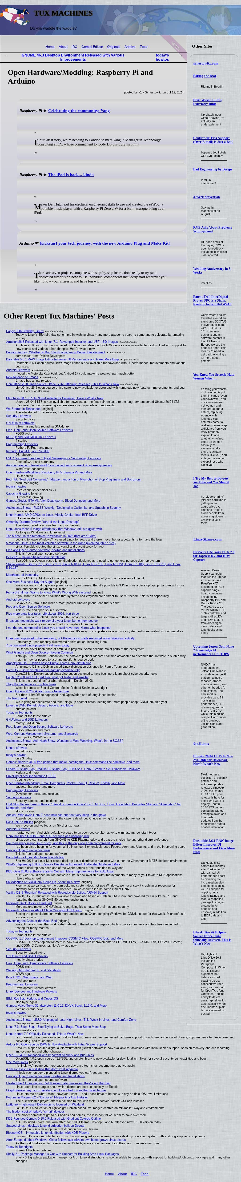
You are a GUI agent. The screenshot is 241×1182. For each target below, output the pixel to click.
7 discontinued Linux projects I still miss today (37, 645)
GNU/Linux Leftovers (20, 423)
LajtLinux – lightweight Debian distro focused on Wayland (45, 1104)
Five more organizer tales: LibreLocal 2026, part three (42, 613)
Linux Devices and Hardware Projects (31, 991)
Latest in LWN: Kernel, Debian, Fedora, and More (39, 705)
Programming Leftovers (22, 444)
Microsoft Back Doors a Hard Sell (29, 903)
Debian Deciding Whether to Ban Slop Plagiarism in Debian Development (55, 352)
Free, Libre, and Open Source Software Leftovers (39, 430)
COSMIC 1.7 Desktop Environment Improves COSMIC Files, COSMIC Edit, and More (64, 938)
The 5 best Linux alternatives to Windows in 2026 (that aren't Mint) (51, 536)
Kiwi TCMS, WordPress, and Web (29, 977)
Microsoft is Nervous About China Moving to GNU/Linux (44, 910)
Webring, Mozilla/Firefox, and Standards (33, 970)
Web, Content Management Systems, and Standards (42, 733)
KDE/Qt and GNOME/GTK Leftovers (31, 437)
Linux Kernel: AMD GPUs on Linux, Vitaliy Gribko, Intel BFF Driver (51, 514)
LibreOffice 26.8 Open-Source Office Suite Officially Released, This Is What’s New (212, 938)
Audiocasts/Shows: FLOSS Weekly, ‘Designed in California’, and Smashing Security (63, 507)
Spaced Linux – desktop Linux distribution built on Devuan (45, 1125)
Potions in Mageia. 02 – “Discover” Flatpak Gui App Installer (47, 1097)
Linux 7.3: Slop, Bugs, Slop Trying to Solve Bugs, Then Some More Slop (56, 1027)
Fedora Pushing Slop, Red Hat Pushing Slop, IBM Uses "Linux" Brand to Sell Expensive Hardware (73, 769)
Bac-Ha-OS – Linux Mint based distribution (35, 857)
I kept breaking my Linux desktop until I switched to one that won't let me (56, 1090)
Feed (144, 46)
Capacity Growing (18, 493)
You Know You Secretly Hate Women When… (213, 376)
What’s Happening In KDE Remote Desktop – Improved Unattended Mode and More (63, 864)
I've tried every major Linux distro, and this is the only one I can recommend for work (63, 843)
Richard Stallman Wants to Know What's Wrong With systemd (48, 592)
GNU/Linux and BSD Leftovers (27, 719)
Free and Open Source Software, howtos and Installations (45, 550)
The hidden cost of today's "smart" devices (35, 1111)
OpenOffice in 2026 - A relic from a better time (37, 691)
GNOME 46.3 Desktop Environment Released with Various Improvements (73, 57)
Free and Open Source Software (28, 606)
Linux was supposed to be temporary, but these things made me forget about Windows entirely (70, 638)
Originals (113, 46)
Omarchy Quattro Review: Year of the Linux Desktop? (42, 522)
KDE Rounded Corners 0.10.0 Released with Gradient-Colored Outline (53, 1118)
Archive (130, 46)
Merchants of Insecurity (22, 575)
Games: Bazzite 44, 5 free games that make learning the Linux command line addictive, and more (73, 762)
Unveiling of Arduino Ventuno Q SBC (31, 776)
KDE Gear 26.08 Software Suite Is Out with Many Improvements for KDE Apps (60, 871)
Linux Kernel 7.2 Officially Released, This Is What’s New (44, 1034)
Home (50, 46)
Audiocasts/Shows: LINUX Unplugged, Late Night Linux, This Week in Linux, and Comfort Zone (71, 1019)
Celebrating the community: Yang (79, 110)
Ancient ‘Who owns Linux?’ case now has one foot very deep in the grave (56, 815)
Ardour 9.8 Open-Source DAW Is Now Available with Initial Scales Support (56, 1044)
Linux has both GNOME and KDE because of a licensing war (47, 836)
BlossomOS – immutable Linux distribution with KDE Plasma (47, 1132)
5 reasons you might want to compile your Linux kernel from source (52, 620)
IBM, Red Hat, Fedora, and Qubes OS (32, 998)
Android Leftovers (18, 370)
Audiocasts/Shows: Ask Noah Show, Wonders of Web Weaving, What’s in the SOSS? (64, 740)
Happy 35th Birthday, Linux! (25, 331)
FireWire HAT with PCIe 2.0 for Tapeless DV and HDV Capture (213, 555)
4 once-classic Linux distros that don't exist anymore (42, 1069)
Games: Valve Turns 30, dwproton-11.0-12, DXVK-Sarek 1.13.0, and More (56, 1005)
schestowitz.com (205, 63)
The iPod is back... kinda (71, 174)
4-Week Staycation (206, 197)
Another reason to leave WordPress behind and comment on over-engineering (59, 465)
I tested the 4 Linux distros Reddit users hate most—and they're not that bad (58, 1083)
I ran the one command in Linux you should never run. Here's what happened (58, 627)
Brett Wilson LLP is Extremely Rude (207, 102)
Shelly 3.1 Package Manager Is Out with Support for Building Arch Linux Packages (62, 1154)
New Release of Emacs (22, 377)
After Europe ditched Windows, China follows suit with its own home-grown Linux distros (66, 1140)
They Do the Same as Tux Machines (31, 684)
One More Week (17, 1062)
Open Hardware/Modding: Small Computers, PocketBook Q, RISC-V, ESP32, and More (65, 783)
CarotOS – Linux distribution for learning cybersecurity (43, 670)
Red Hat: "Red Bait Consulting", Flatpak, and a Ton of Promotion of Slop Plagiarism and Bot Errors (73, 479)
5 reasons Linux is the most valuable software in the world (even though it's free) (61, 543)
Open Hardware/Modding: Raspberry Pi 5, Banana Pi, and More (49, 472)
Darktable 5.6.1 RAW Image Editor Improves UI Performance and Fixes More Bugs (214, 846)
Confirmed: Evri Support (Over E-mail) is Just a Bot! (213, 140)
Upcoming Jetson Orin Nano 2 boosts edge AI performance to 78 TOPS (213, 650)
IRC (74, 46)
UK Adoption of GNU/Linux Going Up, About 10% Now (43, 882)
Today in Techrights (19, 712)
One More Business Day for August (30, 582)
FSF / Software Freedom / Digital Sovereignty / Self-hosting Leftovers (53, 458)
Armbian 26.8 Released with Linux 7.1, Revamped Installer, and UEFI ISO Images (62, 341)
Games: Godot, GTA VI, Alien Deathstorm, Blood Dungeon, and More (53, 500)
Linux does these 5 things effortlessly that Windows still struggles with (54, 529)
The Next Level (16, 698)
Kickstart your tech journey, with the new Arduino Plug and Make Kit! (105, 243)
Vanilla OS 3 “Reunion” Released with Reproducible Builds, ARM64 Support (57, 892)
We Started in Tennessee (23, 409)
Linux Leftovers (16, 748)
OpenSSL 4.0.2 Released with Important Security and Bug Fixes (50, 1055)
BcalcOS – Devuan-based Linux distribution (35, 557)
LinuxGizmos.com (207, 539)
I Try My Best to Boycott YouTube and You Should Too (211, 482)
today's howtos (162, 57)
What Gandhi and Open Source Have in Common (39, 652)
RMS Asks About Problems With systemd (212, 229)
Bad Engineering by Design (212, 169)
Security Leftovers (18, 416)
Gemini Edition (92, 46)
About (63, 46)
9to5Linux (201, 744)
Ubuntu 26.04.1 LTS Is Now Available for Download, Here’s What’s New (213, 760)
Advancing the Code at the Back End (31, 921)
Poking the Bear (204, 76)
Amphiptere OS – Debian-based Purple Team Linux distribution (48, 663)
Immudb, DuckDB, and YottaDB (27, 451)
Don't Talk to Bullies (19, 822)
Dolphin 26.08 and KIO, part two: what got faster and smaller (47, 677)
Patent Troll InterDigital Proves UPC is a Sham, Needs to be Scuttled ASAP (212, 300)
